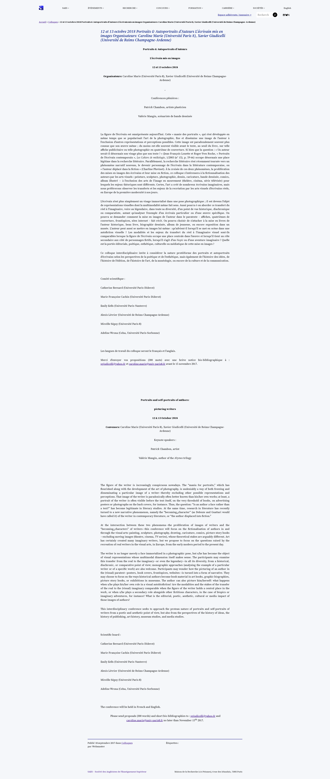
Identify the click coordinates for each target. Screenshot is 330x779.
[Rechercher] (275, 15)
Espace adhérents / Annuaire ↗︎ (234, 14)
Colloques (53, 22)
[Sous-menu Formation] (202, 8)
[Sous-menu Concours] (169, 8)
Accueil (42, 22)
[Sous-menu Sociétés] (264, 8)
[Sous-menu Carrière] (233, 8)
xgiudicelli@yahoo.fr (113, 364)
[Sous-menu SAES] (68, 8)
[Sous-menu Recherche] (136, 8)
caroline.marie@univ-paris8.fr (147, 364)
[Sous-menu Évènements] (103, 8)
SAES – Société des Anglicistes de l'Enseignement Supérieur (117, 771)
